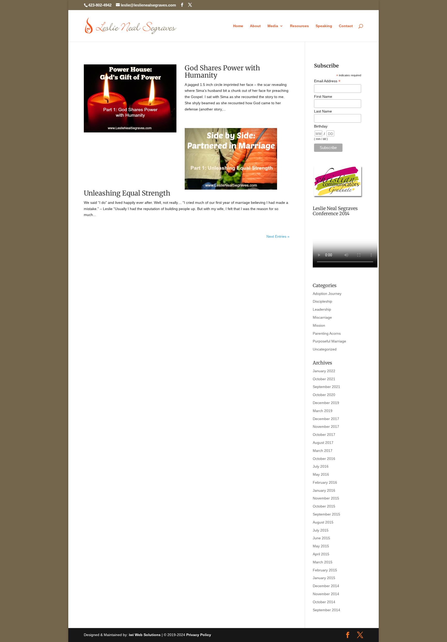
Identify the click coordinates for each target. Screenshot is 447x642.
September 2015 (326, 514)
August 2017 (323, 443)
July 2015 (321, 530)
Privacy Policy (198, 635)
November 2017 (326, 426)
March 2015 (322, 562)
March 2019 (322, 411)
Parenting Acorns (327, 333)
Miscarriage (322, 317)
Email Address (327, 81)
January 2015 (324, 578)
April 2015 (321, 554)
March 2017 (322, 451)
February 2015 (325, 570)
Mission (319, 325)
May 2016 (321, 474)
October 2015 (324, 506)
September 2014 (326, 610)
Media (272, 26)
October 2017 (324, 434)
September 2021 (326, 387)
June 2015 (321, 538)
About (255, 26)
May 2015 (321, 546)
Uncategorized (325, 349)
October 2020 (324, 395)
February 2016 (325, 482)
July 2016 (321, 466)
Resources (299, 26)
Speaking (324, 26)
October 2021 (324, 379)
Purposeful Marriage (329, 341)
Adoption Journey (327, 294)
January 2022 (324, 371)
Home (238, 26)
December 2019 (326, 403)
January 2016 (324, 490)
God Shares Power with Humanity (222, 72)
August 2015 (323, 522)
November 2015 (326, 498)
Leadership (322, 309)
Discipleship (322, 301)
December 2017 (326, 419)
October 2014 (324, 602)
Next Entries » (277, 236)
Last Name (323, 111)
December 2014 (326, 586)
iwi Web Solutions (145, 635)
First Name (323, 96)
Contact (346, 26)
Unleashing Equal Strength (127, 193)
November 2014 (326, 594)
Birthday (320, 126)
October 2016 (324, 459)
